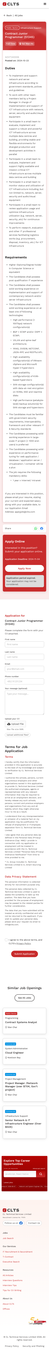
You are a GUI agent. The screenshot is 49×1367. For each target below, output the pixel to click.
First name (10, 639)
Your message (16, 688)
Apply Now (24, 568)
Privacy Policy (23, 943)
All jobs (19, 15)
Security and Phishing (33, 1346)
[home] (12, 4)
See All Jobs (24, 998)
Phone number (12, 676)
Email (7, 664)
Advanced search (39, 1168)
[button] (45, 4)
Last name (10, 652)
